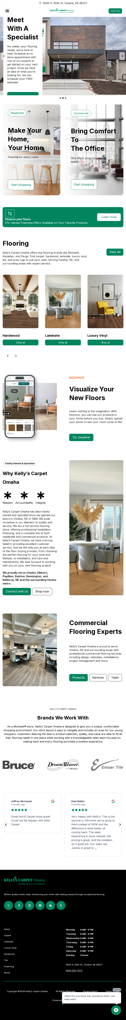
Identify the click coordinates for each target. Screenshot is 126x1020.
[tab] (60, 98)
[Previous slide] (4, 56)
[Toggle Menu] (7, 11)
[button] (17, 591)
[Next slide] (122, 56)
